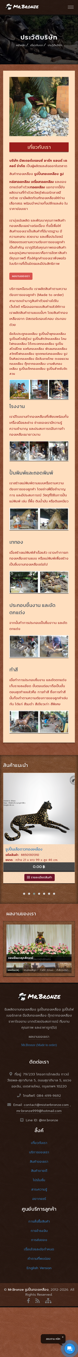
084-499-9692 (49, 1095)
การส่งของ (39, 1239)
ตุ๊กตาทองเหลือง (35, 363)
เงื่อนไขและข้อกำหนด (39, 1249)
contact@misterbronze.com (46, 1104)
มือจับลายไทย (44, 358)
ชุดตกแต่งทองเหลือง (48, 353)
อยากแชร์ (39, 1198)
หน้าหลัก (20, 45)
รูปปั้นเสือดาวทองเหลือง (23, 849)
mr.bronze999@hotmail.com (39, 1110)
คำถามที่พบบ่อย (39, 1258)
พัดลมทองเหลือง (56, 348)
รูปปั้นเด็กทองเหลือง (32, 368)
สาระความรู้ (39, 1189)
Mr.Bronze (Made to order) (39, 1045)
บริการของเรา (39, 1152)
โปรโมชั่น (39, 1180)
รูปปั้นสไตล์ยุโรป (20, 338)
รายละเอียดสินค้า (41, 877)
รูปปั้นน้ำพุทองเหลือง (52, 333)
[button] (24, 894)
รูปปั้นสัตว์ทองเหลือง (46, 338)
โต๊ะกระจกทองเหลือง (41, 343)
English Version (39, 1268)
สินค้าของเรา (39, 1161)
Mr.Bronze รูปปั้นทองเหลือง (28, 1289)
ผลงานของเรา (39, 1036)
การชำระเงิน (39, 1230)
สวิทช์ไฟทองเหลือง (21, 353)
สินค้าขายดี (39, 1170)
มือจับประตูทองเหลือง (23, 333)
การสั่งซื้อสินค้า (39, 1221)
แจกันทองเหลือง (33, 348)
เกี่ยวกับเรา (36, 45)
